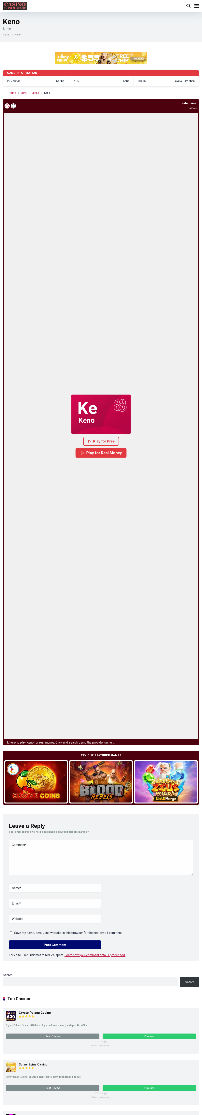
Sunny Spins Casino (33, 1064)
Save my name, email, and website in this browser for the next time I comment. (68, 933)
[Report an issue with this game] (7, 106)
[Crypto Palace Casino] (11, 1019)
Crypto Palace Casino (35, 1013)
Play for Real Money (104, 453)
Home (6, 34)
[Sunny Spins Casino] (11, 1071)
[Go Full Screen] (13, 106)
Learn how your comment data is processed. (95, 955)
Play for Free (104, 441)
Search (7, 975)
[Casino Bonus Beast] (15, 5)
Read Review (53, 1036)
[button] (101, 414)
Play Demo (36, 782)
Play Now (149, 1036)
